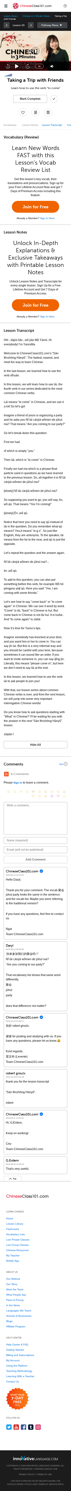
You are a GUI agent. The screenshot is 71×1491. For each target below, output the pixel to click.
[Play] (17, 66)
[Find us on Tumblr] (31, 1427)
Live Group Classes (17, 1244)
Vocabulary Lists (15, 1234)
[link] (6, 25)
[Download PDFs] (48, 112)
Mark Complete (30, 98)
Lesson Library (11, 16)
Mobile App (12, 1260)
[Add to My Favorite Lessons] (23, 112)
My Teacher (13, 1255)
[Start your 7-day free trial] (17, 1399)
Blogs (9, 1321)
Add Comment (35, 859)
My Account (12, 1360)
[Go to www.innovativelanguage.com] (35, 1457)
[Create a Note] (35, 112)
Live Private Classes (17, 1239)
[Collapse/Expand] (35, 764)
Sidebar (52, 25)
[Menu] (6, 6)
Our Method (13, 1278)
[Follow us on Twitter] (9, 1427)
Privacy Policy (27, 1474)
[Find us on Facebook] (23, 1427)
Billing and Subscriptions (20, 1355)
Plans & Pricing (14, 1300)
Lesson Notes (30, 125)
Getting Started (15, 1349)
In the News (13, 1305)
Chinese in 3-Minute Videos (36, 16)
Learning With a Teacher (20, 1376)
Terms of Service (47, 1484)
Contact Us (12, 1381)
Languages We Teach (18, 1310)
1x (39, 66)
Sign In (17, 782)
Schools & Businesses (18, 1315)
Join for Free (35, 206)
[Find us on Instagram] (38, 1427)
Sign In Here (47, 218)
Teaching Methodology (19, 1371)
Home (9, 1218)
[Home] (32, 8)
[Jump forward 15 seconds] (27, 66)
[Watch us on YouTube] (16, 1427)
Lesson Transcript (52, 125)
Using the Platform (16, 1365)
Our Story (11, 1284)
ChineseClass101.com (45, 1469)
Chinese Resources (17, 1250)
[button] (65, 6)
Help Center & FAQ (17, 1344)
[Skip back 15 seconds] (7, 66)
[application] (35, 51)
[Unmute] (52, 66)
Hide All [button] (35, 744)
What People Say (16, 1294)
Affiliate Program (15, 1326)
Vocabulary (9, 125)
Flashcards (12, 1229)
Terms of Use (44, 1474)
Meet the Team (14, 1289)
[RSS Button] (6, 774)
